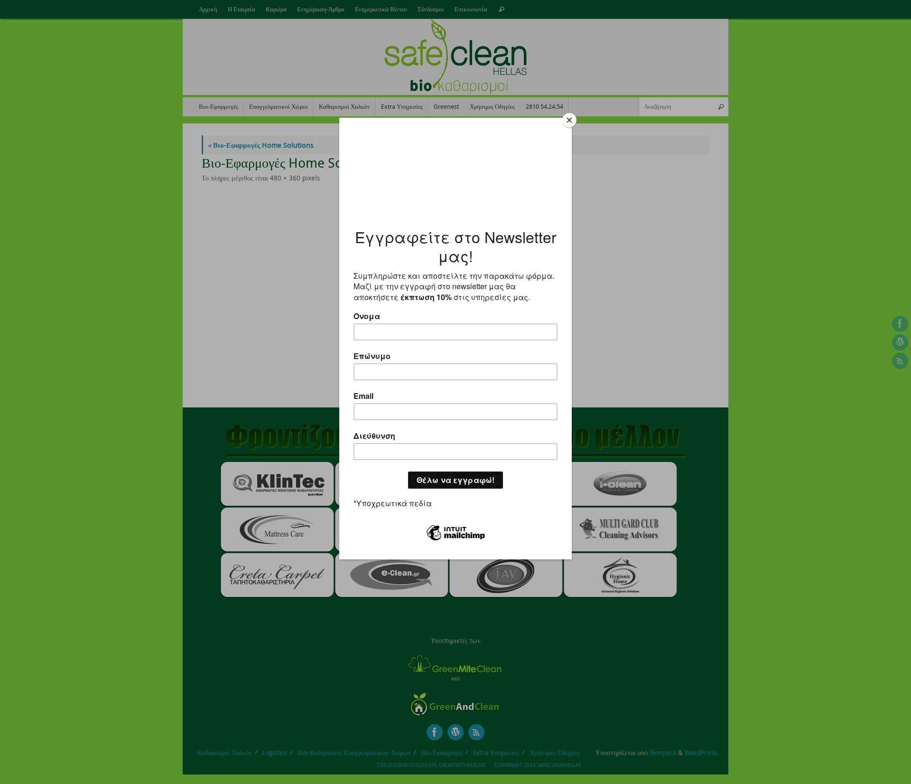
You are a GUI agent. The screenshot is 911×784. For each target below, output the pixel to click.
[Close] (569, 120)
